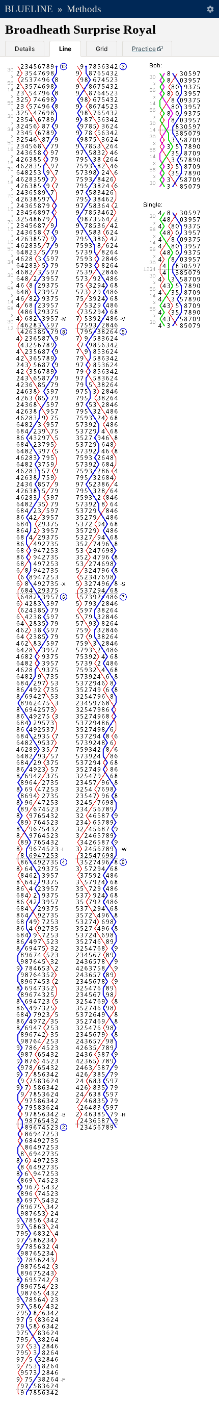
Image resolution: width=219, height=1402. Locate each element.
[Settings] (210, 9)
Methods (84, 9)
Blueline (29, 9)
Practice (144, 49)
